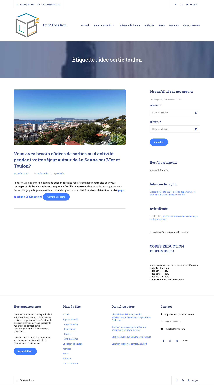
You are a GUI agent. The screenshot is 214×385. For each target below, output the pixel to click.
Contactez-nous (191, 25)
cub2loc (61, 173)
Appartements (71, 324)
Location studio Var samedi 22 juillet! (129, 343)
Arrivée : (155, 105)
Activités (149, 25)
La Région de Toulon (129, 25)
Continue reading (58, 198)
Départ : (155, 122)
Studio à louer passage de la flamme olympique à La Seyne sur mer (129, 328)
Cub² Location (55, 25)
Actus (162, 25)
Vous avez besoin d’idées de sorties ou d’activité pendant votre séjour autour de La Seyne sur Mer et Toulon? (67, 160)
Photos (67, 334)
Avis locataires (71, 338)
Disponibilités (25, 351)
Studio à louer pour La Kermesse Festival (131, 336)
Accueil (85, 25)
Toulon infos (42, 173)
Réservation (70, 329)
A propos (174, 25)
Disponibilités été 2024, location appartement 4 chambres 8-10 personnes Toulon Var (172, 193)
